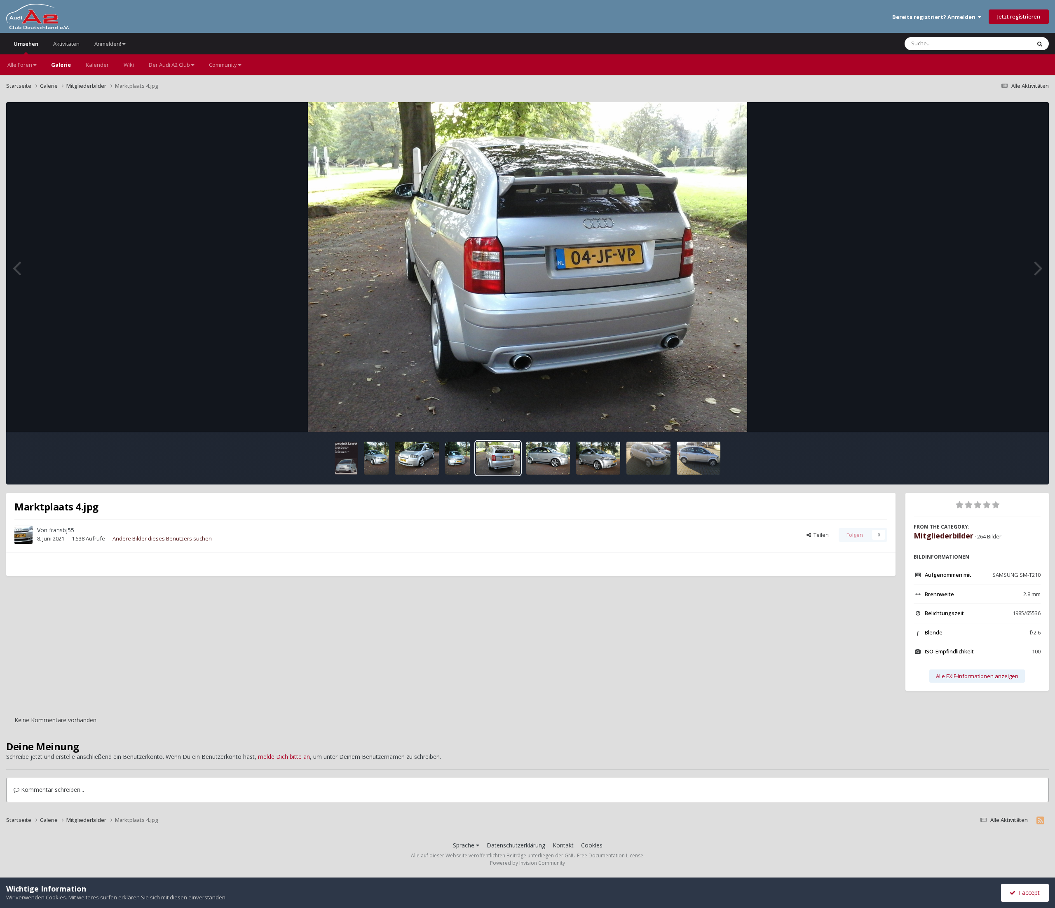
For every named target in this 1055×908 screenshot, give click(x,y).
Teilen (820, 534)
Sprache (464, 845)
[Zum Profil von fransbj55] (23, 535)
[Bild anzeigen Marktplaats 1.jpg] (598, 458)
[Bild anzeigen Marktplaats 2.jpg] (548, 458)
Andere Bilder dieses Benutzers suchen (162, 538)
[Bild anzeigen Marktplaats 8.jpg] (376, 458)
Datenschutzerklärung (516, 845)
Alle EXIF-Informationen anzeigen (977, 676)
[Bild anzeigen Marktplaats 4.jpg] (498, 458)
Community (223, 64)
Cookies (592, 845)
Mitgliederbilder (943, 536)
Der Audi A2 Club (170, 64)
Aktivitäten (66, 43)
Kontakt (563, 845)
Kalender (97, 64)
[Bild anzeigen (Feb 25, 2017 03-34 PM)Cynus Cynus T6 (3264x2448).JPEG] (699, 458)
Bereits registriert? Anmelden (935, 17)
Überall (1011, 43)
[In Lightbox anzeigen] (528, 267)
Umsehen (26, 43)
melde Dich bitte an (284, 757)
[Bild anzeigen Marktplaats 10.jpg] (417, 458)
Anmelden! (108, 43)
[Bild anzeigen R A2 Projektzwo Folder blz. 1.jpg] (346, 458)
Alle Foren (20, 64)
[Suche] (1040, 43)
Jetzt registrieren (1018, 16)
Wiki (129, 64)
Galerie (61, 64)
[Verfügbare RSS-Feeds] (1040, 820)
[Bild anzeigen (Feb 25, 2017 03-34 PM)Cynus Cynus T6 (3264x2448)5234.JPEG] (648, 458)
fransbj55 (61, 530)
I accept (1027, 892)
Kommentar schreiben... (51, 789)
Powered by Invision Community (527, 862)
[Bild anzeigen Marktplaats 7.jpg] (457, 458)
